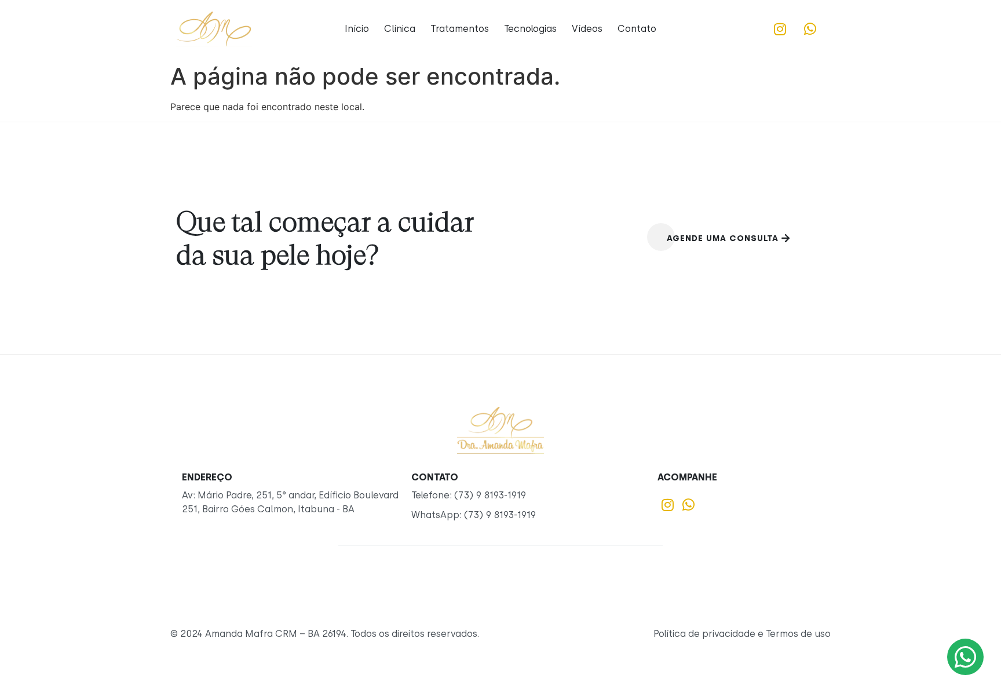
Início (357, 28)
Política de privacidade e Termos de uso (742, 633)
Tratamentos (459, 28)
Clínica (399, 28)
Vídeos (587, 28)
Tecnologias (530, 28)
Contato (637, 28)
